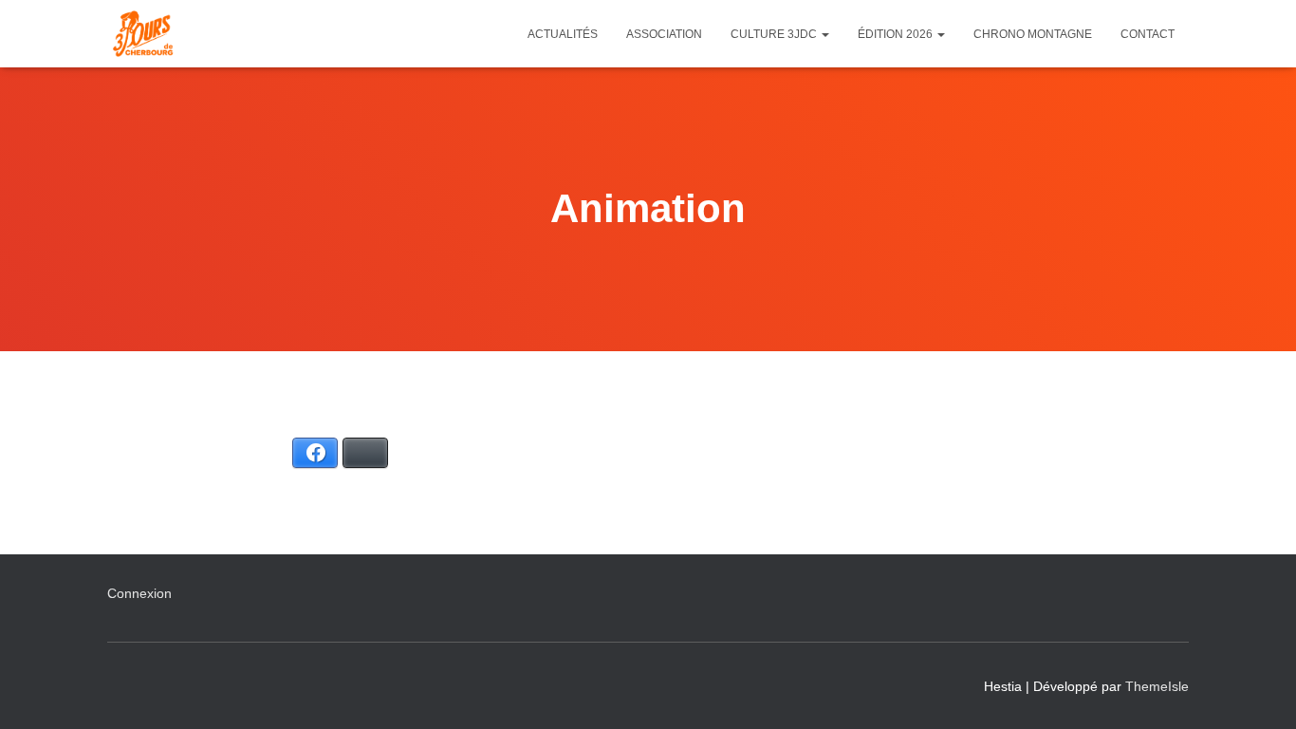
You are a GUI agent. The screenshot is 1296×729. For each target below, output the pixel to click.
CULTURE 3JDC (775, 34)
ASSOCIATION (664, 34)
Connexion (139, 593)
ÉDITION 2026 (896, 34)
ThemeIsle (1157, 686)
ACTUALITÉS (563, 34)
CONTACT (1147, 34)
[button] (824, 34)
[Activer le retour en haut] (1258, 691)
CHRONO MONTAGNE (1032, 34)
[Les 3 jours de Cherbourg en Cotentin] (143, 34)
